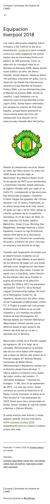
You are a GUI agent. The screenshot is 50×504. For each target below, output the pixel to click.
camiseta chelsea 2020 (22, 422)
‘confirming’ (24, 50)
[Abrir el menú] (5, 15)
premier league (36, 447)
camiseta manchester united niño (18, 460)
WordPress (29, 498)
